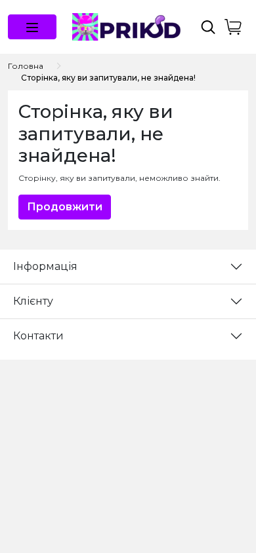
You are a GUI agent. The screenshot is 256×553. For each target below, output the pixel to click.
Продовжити (64, 206)
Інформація (45, 266)
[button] (32, 26)
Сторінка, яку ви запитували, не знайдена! (108, 78)
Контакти (38, 336)
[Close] (212, 498)
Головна (25, 66)
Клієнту (33, 301)
